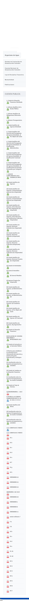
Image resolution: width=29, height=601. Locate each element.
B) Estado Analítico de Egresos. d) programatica (14, 323)
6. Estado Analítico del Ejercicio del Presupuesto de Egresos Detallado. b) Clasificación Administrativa (14, 145)
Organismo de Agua (12, 55)
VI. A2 (11, 556)
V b (11, 526)
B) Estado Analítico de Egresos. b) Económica (13, 302)
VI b (11, 531)
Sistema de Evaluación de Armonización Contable (13, 62)
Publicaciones (9, 84)
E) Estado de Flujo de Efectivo (13, 386)
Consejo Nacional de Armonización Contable (12, 69)
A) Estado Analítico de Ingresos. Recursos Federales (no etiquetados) (14, 250)
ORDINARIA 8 (14, 507)
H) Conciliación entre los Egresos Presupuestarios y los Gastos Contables (14, 413)
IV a (11, 437)
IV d (11, 452)
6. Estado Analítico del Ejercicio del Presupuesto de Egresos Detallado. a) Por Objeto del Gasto (14, 134)
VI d (11, 541)
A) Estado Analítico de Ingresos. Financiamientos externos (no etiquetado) (14, 190)
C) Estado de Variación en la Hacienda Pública (14, 345)
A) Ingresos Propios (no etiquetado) (13, 281)
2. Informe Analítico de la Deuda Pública (14, 108)
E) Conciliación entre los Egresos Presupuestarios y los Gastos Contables (14, 378)
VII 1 (11, 561)
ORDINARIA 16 (14, 482)
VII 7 (11, 591)
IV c (11, 447)
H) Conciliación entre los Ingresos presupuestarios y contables (14, 421)
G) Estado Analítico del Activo (13, 405)
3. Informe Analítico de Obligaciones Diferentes (14, 114)
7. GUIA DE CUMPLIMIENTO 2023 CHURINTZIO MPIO (14, 175)
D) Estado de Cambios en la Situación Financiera (14, 371)
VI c (11, 536)
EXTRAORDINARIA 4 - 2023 (14, 392)
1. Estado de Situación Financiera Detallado (14, 101)
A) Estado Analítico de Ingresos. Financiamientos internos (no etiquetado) (14, 198)
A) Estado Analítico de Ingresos (13, 183)
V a (11, 521)
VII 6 (11, 586)
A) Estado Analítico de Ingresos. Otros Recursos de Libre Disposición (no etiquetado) (14, 207)
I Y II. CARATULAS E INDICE (14, 428)
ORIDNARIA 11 (14, 512)
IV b (11, 442)
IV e (11, 457)
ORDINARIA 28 (14, 497)
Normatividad (9, 79)
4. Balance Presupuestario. (14, 120)
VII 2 (11, 566)
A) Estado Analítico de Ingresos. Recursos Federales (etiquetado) (13, 242)
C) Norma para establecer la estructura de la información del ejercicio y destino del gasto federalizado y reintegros (14, 354)
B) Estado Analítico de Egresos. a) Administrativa (14, 287)
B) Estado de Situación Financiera (13, 330)
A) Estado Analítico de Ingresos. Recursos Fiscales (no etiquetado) (14, 259)
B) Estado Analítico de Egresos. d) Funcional (14, 317)
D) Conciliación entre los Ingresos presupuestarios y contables (14, 363)
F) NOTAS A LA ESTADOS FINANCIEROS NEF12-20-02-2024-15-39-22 (14, 398)
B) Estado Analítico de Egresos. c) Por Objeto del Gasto (14, 310)
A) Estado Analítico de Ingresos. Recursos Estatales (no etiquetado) (14, 226)
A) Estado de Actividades (14, 265)
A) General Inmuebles (13, 270)
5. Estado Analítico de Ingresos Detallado (14, 126)
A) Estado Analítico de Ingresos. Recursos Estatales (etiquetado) (13, 234)
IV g (11, 467)
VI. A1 (11, 551)
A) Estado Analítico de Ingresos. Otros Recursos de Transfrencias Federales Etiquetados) (14, 217)
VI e (11, 546)
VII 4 (11, 576)
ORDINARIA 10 (14, 477)
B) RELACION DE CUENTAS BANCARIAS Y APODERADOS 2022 (14, 337)
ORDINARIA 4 (14, 502)
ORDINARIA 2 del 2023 (13, 492)
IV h (11, 472)
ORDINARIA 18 (14, 487)
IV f (11, 462)
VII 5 (11, 581)
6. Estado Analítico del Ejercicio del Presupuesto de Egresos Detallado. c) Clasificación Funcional (14, 155)
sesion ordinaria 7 (15, 516)
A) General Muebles (16, 275)
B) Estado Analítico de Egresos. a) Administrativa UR (14, 295)
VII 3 (11, 571)
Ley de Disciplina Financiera (14, 75)
